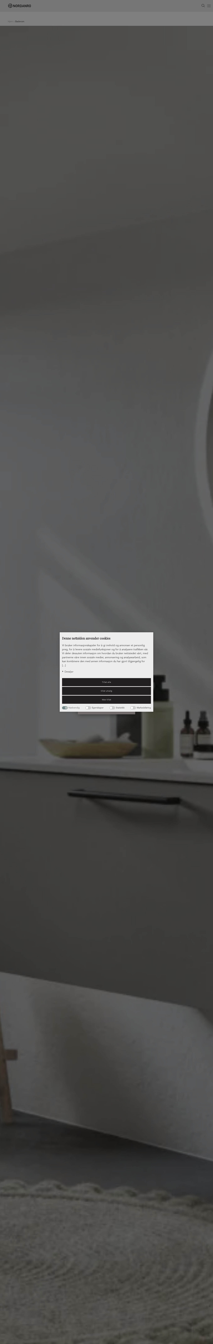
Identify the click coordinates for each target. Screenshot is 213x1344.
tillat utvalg (106, 691)
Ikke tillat (106, 699)
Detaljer (69, 671)
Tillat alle (106, 682)
